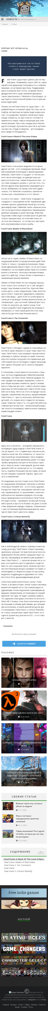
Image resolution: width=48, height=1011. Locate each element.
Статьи (20, 1005)
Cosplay (24, 1007)
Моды (17, 1007)
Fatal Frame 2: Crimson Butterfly (18, 871)
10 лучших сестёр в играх (24, 680)
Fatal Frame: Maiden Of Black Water (19, 862)
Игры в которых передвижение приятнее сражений (27, 819)
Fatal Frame (9, 868)
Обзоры (34, 1005)
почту (44, 999)
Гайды (27, 1005)
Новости (11, 19)
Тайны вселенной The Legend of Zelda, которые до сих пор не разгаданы (30, 834)
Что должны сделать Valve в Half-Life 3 (24, 713)
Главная (4, 24)
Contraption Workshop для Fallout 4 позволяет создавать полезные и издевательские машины (24, 775)
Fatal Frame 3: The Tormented (17, 865)
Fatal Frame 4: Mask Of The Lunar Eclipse (24, 859)
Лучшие (13, 1005)
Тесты (30, 1007)
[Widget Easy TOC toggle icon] (41, 852)
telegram (32, 999)
